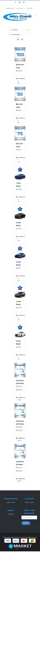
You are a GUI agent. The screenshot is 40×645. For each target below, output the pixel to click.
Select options (18, 398)
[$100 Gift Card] (20, 54)
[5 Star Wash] (20, 331)
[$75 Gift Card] (20, 133)
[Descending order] (28, 30)
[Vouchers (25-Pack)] (20, 411)
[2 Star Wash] (20, 212)
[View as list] (22, 39)
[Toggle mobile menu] (36, 15)
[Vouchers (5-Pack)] (20, 451)
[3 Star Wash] (20, 252)
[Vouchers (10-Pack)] (20, 370)
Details (22, 78)
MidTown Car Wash (19, 537)
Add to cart (18, 81)
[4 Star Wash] (20, 291)
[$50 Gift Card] (20, 94)
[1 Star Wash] (20, 173)
